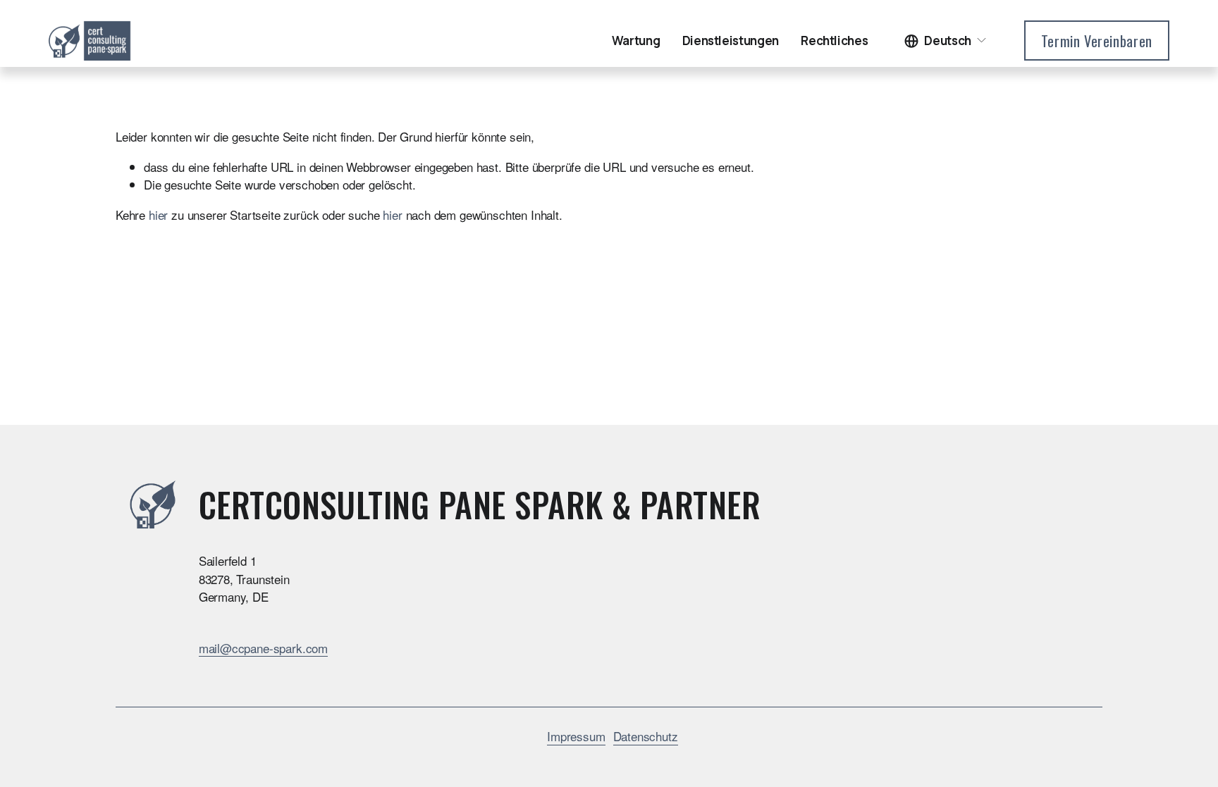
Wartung (636, 40)
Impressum (576, 736)
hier (158, 214)
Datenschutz (645, 736)
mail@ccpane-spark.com (263, 648)
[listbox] (946, 40)
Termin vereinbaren (1096, 40)
